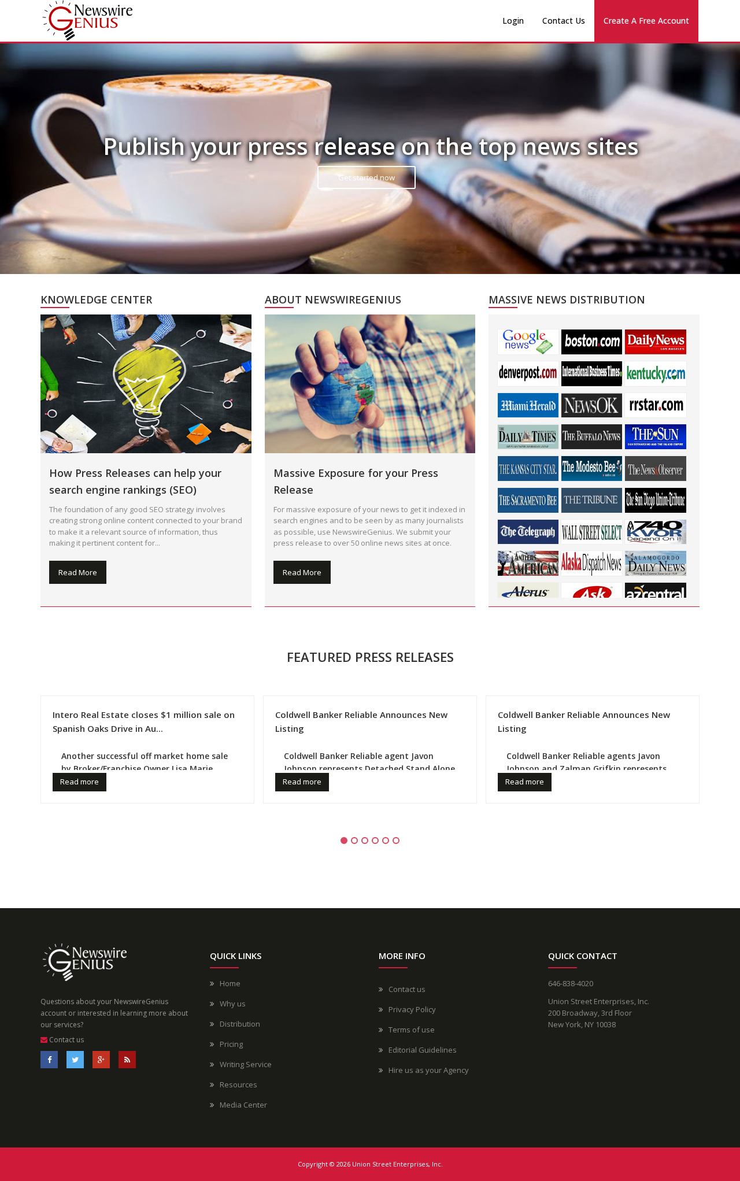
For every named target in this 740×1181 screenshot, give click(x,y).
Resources (238, 1084)
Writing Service (246, 1064)
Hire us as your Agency (428, 1070)
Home (230, 983)
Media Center (243, 1104)
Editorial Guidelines (422, 1050)
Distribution (240, 1024)
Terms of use (411, 1029)
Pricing (231, 1044)
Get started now (366, 177)
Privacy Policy (412, 1009)
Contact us (65, 1040)
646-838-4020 (570, 983)
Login (513, 20)
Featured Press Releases (370, 656)
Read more (79, 781)
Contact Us (563, 20)
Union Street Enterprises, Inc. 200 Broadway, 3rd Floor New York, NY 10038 (598, 1013)
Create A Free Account (646, 20)
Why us (233, 1003)
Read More (77, 572)
